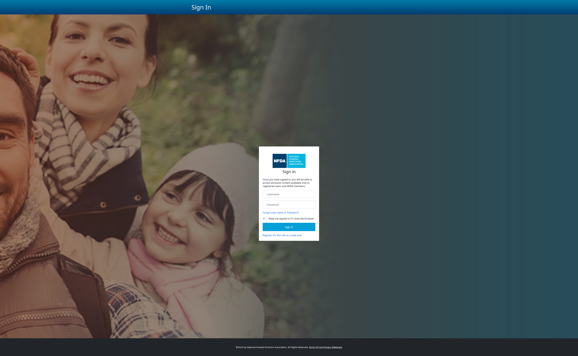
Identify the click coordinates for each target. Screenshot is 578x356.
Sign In (289, 227)
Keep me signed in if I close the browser (291, 218)
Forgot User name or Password (280, 212)
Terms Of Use (316, 347)
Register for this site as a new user (282, 235)
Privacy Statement (332, 347)
